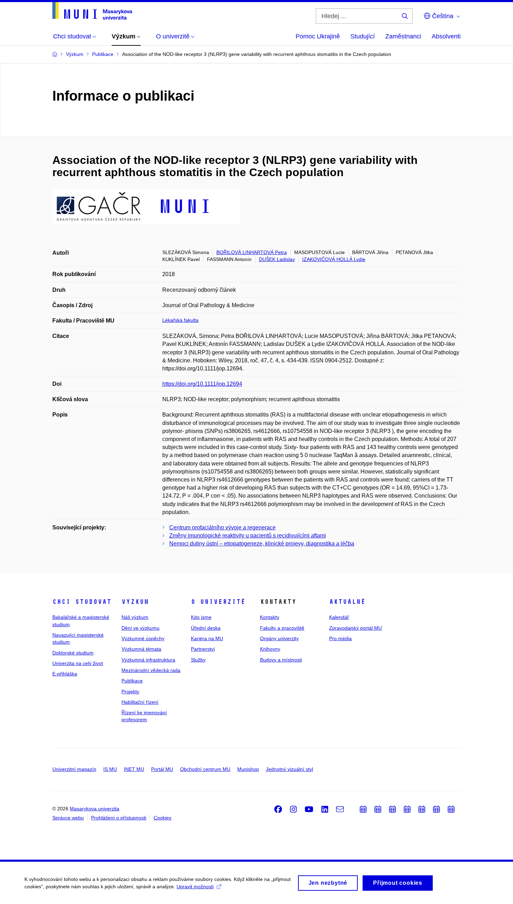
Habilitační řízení (139, 702)
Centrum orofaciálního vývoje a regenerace (222, 527)
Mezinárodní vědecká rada (150, 670)
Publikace (132, 681)
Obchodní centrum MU (205, 769)
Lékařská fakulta (180, 320)
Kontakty (269, 617)
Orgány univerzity (279, 638)
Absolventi (446, 36)
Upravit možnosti (195, 886)
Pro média (340, 638)
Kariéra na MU (207, 638)
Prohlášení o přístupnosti (118, 817)
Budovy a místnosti (281, 660)
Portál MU (162, 769)
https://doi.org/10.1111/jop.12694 (202, 384)
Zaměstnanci (403, 36)
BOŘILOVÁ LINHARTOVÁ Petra (251, 252)
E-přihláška (64, 674)
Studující (362, 36)
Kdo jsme (201, 617)
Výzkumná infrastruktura (148, 660)
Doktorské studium (73, 653)
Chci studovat (81, 602)
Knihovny (270, 649)
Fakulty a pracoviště (282, 628)
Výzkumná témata (141, 649)
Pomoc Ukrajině (318, 36)
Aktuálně (347, 602)
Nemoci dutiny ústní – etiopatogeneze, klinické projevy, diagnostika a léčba (261, 544)
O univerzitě (218, 602)
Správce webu (68, 817)
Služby (198, 660)
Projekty (130, 691)
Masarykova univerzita (94, 808)
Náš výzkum (134, 617)
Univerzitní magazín (74, 769)
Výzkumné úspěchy (142, 638)
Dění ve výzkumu (140, 628)
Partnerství (203, 649)
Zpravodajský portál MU (355, 628)
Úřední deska (206, 628)
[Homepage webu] (92, 11)
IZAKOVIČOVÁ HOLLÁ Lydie (333, 259)
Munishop (248, 769)
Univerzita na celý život (77, 663)
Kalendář (339, 617)
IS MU (110, 769)
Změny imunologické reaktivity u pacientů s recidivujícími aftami (247, 535)
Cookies (162, 817)
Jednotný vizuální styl (289, 769)
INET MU (134, 769)
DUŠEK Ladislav (277, 259)
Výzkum (135, 602)
